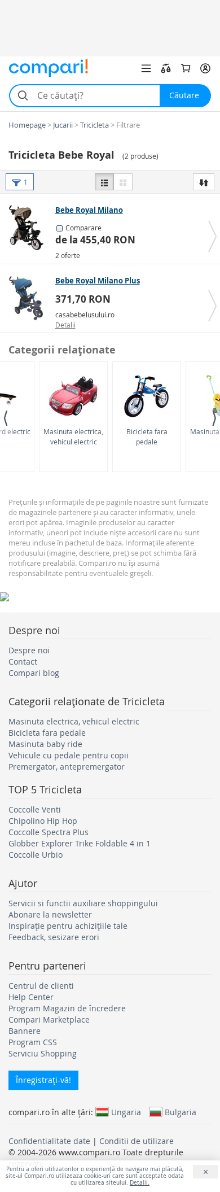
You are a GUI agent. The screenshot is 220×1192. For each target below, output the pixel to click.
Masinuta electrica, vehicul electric (73, 436)
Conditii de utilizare (136, 1141)
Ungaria (126, 1112)
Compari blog (33, 672)
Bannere (24, 1030)
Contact (22, 661)
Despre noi (29, 650)
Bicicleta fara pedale (147, 436)
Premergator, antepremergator (66, 766)
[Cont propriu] (205, 68)
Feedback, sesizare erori (53, 937)
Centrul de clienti (41, 985)
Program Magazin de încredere (67, 1008)
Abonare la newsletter (50, 914)
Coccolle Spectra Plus (48, 832)
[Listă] (104, 181)
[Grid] (123, 181)
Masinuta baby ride (45, 744)
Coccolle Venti (34, 809)
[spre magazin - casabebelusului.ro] (29, 298)
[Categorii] (146, 68)
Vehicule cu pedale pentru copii (68, 755)
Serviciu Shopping (42, 1053)
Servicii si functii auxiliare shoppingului (83, 903)
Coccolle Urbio (35, 854)
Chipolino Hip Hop (42, 820)
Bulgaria (180, 1112)
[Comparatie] (165, 68)
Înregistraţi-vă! (43, 1080)
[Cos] (185, 68)
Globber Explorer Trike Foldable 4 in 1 (79, 843)
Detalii (65, 324)
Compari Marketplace (49, 1019)
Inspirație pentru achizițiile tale (67, 925)
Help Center (31, 997)
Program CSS (32, 1042)
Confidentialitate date (49, 1141)
